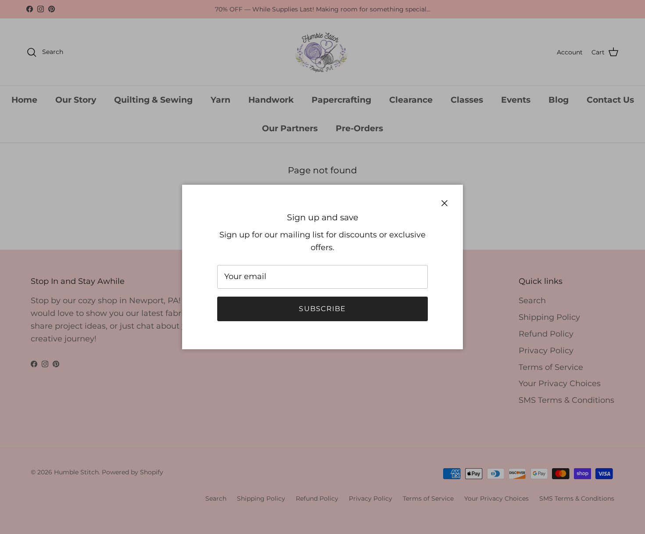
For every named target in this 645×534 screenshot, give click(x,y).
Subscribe (322, 309)
